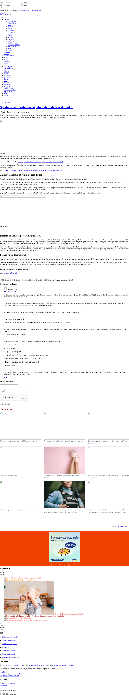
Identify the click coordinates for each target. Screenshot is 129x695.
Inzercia (12, 683)
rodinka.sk (7, 14)
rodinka (6, 19)
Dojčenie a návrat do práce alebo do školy (19, 618)
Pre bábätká (70, 665)
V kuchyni (11, 32)
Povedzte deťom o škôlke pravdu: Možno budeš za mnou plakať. (26, 620)
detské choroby (9, 55)
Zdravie (10, 26)
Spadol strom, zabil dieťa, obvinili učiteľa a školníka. (36, 107)
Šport (9, 36)
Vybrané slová (6, 647)
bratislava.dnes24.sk (10, 273)
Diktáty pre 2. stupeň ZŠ (9, 654)
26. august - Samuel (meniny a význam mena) (20, 580)
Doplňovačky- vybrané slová (10, 657)
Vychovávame (12, 23)
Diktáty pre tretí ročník (9, 640)
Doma (10, 34)
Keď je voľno (12, 43)
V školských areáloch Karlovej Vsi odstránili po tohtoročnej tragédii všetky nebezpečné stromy (32, 170)
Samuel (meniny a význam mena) (30, 10)
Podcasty (11, 30)
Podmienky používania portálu (9, 676)
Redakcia (3, 683)
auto (5, 59)
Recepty (10, 28)
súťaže (6, 63)
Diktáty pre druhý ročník (10, 637)
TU (31, 269)
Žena (9, 25)
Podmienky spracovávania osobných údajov (14, 674)
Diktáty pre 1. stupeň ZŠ (9, 651)
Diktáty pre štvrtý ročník (9, 644)
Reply (6, 377)
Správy (10, 50)
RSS (7, 683)
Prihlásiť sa (3, 672)
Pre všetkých (21, 665)
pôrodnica (7, 61)
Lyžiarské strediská (14, 45)
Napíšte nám (4, 685)
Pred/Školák (12, 21)
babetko (6, 54)
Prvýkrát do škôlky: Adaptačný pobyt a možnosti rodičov (24, 578)
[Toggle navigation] (1, 14)
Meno (2, 391)
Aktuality (7, 102)
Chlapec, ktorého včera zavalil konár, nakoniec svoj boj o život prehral (40, 162)
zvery (6, 57)
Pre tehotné (45, 665)
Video (10, 48)
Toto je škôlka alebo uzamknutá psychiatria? (68, 614)
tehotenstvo (7, 52)
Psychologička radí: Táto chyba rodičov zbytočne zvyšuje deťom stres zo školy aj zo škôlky (35, 616)
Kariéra (10, 37)
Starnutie (11, 39)
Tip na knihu (12, 46)
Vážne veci (11, 41)
